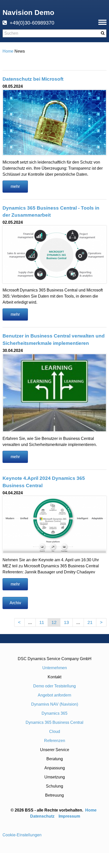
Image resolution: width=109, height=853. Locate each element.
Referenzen (54, 740)
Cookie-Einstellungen (22, 835)
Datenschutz (42, 816)
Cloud (54, 731)
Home (91, 810)
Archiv (15, 603)
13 (66, 622)
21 (90, 622)
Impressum (69, 816)
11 (41, 622)
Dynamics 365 (54, 713)
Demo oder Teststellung (54, 686)
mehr (15, 186)
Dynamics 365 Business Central (54, 722)
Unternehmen (54, 668)
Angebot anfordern (54, 695)
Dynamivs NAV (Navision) (54, 704)
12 (54, 622)
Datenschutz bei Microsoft (33, 79)
